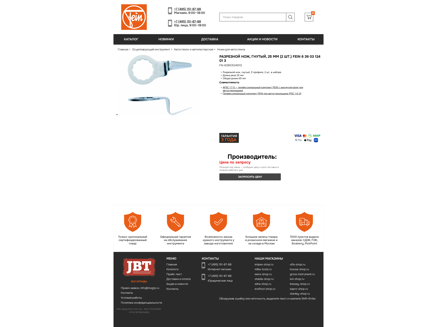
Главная (123, 49)
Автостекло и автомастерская (193, 49)
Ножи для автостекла (231, 49)
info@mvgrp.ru (149, 288)
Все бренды (139, 281)
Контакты (306, 39)
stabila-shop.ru (264, 279)
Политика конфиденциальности (141, 302)
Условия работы (131, 298)
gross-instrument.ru (302, 274)
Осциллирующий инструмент (151, 49)
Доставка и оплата (178, 279)
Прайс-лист (174, 274)
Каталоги (172, 269)
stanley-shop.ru (300, 293)
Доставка (209, 39)
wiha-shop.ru (263, 284)
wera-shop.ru (263, 274)
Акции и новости (262, 39)
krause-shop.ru (299, 269)
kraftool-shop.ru (265, 289)
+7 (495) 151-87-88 (187, 9)
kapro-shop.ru (299, 289)
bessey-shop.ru (300, 284)
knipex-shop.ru (264, 264)
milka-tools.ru (263, 269)
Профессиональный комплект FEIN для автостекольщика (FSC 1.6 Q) (262, 93)
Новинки (166, 39)
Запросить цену (250, 177)
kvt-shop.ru (297, 279)
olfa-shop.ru (297, 264)
